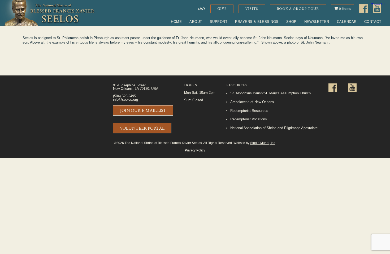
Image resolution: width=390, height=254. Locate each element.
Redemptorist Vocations (248, 119)
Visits (251, 8)
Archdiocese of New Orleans (252, 102)
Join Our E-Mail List (143, 110)
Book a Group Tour (298, 8)
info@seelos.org (125, 99)
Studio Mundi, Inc (262, 143)
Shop (291, 22)
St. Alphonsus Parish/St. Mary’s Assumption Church (270, 93)
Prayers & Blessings (257, 22)
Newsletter (316, 22)
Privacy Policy (195, 150)
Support (219, 22)
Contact (373, 22)
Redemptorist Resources (249, 111)
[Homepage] (47, 13)
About (195, 22)
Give (222, 8)
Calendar (347, 22)
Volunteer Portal (142, 128)
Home (176, 22)
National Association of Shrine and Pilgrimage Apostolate (274, 128)
